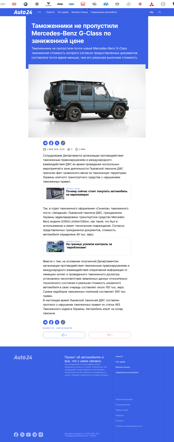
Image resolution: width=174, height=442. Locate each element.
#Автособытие (64, 328)
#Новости (48, 328)
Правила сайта (122, 410)
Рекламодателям (123, 405)
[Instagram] (40, 434)
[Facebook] (16, 434)
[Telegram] (34, 434)
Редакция (120, 415)
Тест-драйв (63, 12)
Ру (159, 12)
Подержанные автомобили (104, 12)
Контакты (120, 421)
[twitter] (57, 143)
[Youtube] (28, 434)
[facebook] (51, 143)
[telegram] (45, 143)
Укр (151, 12)
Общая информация (124, 399)
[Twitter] (22, 434)
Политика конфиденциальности (129, 426)
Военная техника (80, 12)
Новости (50, 12)
